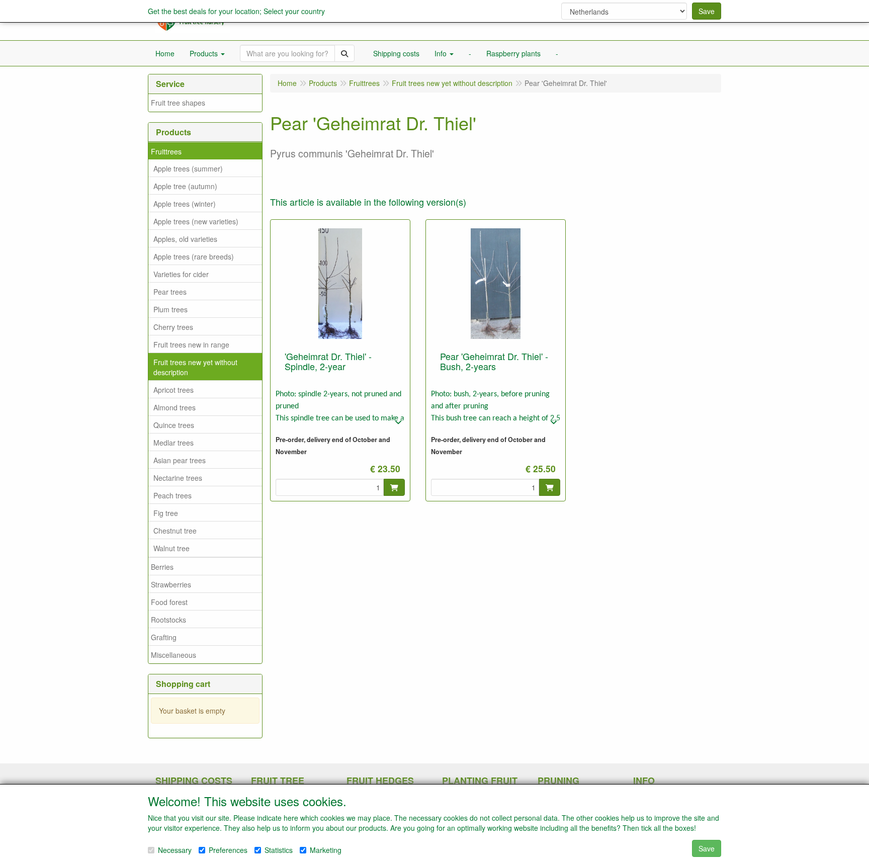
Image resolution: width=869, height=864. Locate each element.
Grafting (164, 637)
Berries (162, 567)
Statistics (279, 850)
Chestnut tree (175, 531)
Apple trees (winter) (184, 204)
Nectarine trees (177, 478)
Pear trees (170, 292)
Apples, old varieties (185, 239)
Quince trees (173, 425)
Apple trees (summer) (188, 168)
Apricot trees (173, 390)
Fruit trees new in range (191, 344)
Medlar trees (173, 443)
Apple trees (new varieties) (195, 221)
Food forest (169, 602)
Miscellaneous (173, 655)
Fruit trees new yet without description (195, 367)
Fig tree (165, 513)
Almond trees (174, 407)
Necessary (175, 850)
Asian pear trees (179, 460)
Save (707, 11)
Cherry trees (173, 327)
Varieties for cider (181, 274)
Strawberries (171, 584)
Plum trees (170, 309)
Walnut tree (171, 548)
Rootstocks (168, 620)
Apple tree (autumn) (185, 186)
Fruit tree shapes (178, 103)
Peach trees (172, 495)
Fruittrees (166, 151)
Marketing (325, 850)
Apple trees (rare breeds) (193, 256)
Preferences (228, 850)
